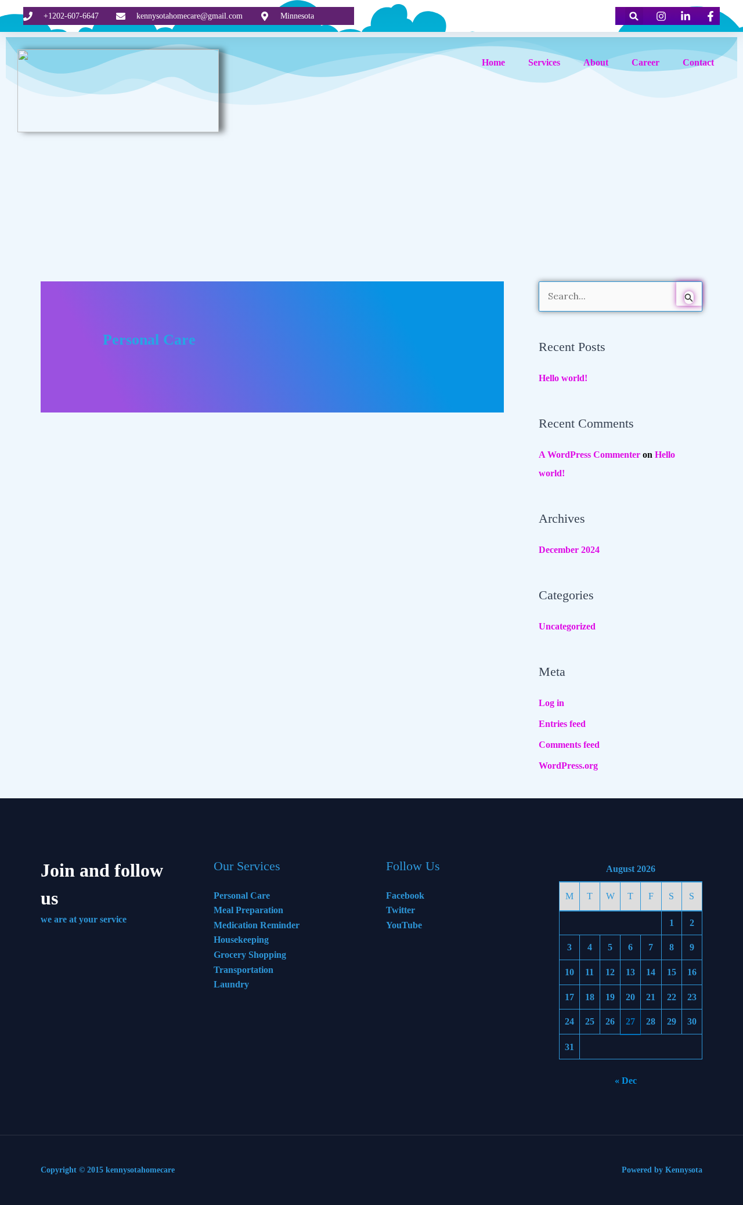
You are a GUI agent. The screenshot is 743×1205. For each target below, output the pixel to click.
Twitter (400, 910)
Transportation (243, 970)
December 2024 (569, 550)
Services (544, 62)
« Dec (626, 1080)
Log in (551, 703)
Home (493, 62)
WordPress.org (568, 765)
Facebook (405, 895)
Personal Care (242, 895)
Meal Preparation (248, 910)
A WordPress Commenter (589, 454)
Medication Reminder (257, 925)
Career (645, 62)
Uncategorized (567, 626)
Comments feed (569, 745)
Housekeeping (241, 940)
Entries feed (562, 724)
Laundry (231, 984)
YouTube (404, 925)
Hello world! (563, 378)
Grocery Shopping (250, 955)
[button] (634, 16)
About (595, 62)
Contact (698, 62)
